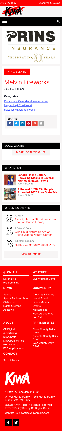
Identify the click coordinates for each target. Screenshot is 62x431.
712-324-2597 (22, 396)
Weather (40, 272)
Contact (10, 353)
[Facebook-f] (8, 422)
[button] (4, 21)
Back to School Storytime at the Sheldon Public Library (35, 221)
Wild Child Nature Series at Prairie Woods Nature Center (33, 233)
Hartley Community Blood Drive (35, 244)
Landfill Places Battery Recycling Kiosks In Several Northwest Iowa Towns (36, 177)
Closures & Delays (49, 2)
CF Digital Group (40, 408)
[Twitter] (16, 422)
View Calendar (31, 254)
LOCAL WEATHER (15, 145)
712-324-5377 (22, 400)
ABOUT (8, 322)
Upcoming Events (17, 207)
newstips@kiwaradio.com (34, 412)
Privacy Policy (13, 408)
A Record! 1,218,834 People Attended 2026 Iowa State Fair (37, 191)
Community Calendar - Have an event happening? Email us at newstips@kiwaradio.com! (26, 105)
